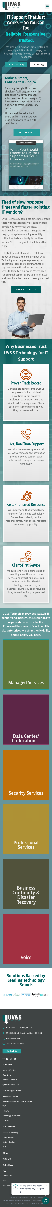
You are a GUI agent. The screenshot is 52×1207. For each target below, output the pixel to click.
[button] (47, 6)
